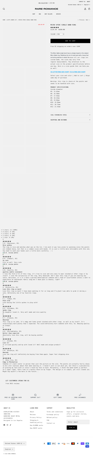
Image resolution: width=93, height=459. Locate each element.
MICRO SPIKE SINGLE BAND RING (28, 20)
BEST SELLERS (48, 14)
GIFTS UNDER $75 (12, 20)
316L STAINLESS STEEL (58, 115)
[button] (54, 27)
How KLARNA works (36, 425)
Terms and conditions (55, 412)
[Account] (84, 9)
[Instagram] (7, 425)
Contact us (51, 423)
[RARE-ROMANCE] (46, 9)
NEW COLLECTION (43, 3)
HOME (4, 20)
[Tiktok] (10, 425)
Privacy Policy (35, 417)
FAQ (48, 420)
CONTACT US (82, 1)
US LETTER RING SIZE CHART (59, 72)
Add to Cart (70, 41)
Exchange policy (53, 414)
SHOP (33, 14)
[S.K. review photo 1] (10, 253)
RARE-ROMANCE (12, 453)
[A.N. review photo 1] (10, 281)
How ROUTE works (36, 428)
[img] (7, 241)
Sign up (72, 427)
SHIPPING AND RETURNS (58, 120)
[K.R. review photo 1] (10, 264)
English (86, 4)
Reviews (33, 414)
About (32, 412)
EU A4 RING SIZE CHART (77, 72)
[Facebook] (4, 425)
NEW (40, 14)
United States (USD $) (74, 4)
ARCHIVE (58, 14)
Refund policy (52, 417)
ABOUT (88, 1)
